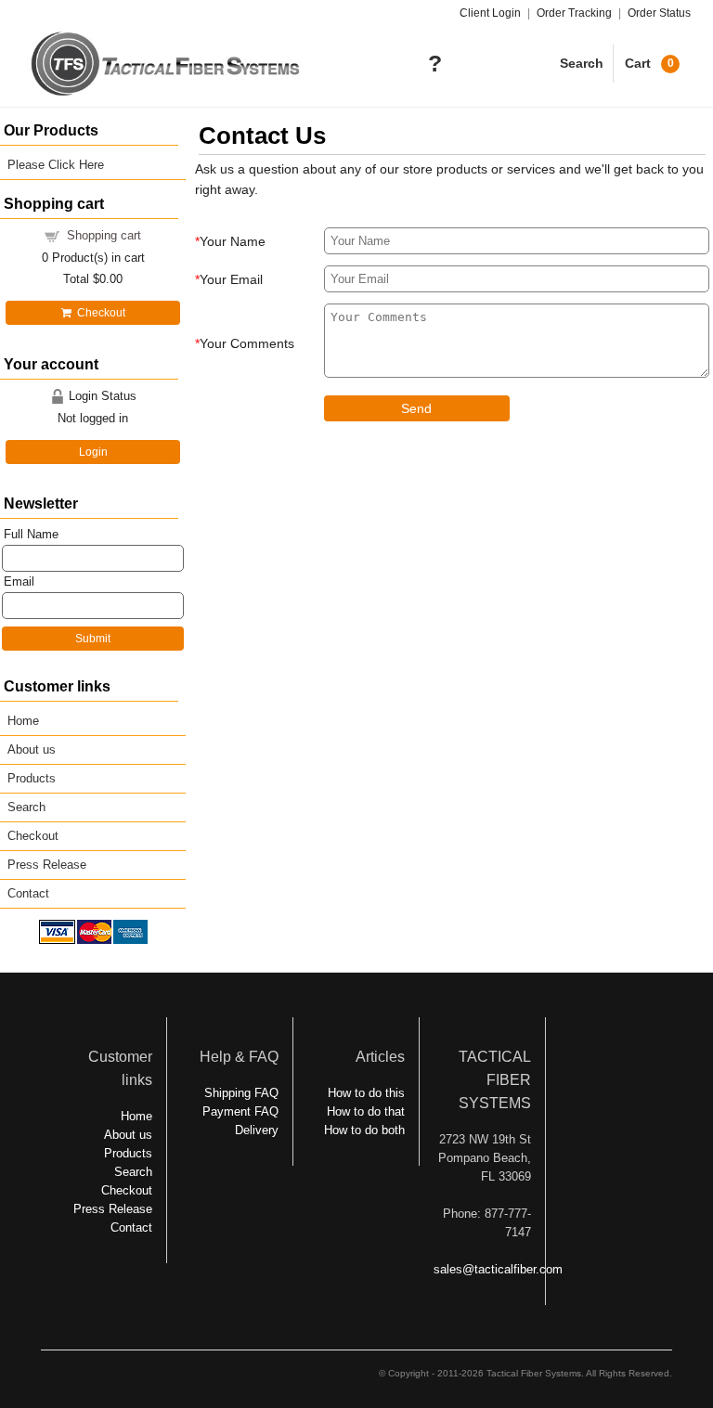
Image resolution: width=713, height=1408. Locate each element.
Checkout (98, 312)
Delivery (257, 1130)
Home (23, 721)
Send (416, 408)
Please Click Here (55, 165)
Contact (28, 893)
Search (581, 63)
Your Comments (247, 343)
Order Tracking (574, 12)
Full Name (31, 534)
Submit (92, 638)
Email (19, 581)
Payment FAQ (240, 1111)
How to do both (364, 1130)
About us (31, 749)
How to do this (366, 1093)
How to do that (366, 1111)
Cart (649, 63)
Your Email (231, 279)
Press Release (46, 865)
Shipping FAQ (241, 1093)
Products (31, 778)
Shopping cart (104, 235)
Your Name (233, 241)
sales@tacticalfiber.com (498, 1269)
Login (93, 452)
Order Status (659, 12)
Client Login (490, 12)
